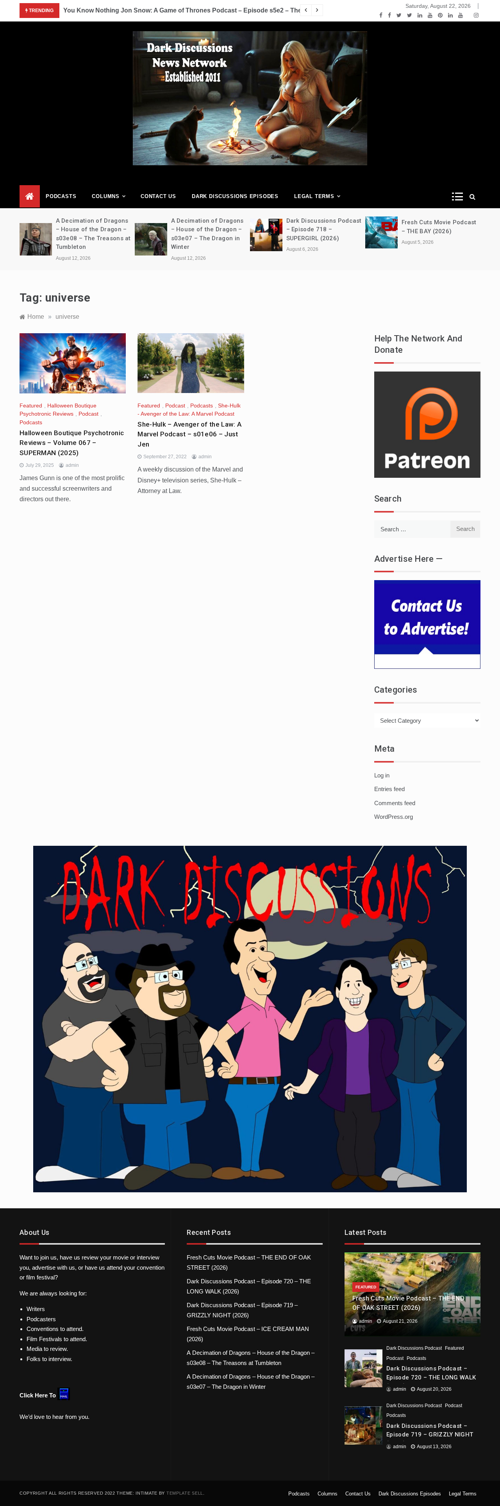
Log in (381, 775)
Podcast (88, 414)
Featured (31, 405)
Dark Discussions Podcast (414, 1348)
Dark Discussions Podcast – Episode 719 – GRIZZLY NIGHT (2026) (429, 1434)
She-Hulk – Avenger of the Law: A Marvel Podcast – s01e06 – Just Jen (189, 434)
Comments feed (394, 803)
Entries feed (389, 789)
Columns (106, 196)
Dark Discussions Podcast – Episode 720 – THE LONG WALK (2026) (431, 1377)
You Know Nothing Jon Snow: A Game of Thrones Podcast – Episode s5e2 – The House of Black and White (221, 10)
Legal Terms (314, 196)
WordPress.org (393, 816)
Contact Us (158, 196)
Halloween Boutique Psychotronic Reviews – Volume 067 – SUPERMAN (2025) (72, 443)
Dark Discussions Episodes (235, 196)
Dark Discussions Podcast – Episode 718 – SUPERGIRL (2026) (324, 229)
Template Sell (184, 1493)
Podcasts (61, 196)
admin (72, 465)
